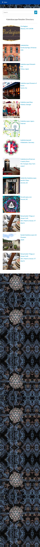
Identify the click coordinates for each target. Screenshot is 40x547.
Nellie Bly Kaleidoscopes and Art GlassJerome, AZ (28, 180)
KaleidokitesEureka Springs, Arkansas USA (28, 47)
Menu (5, 2)
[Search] (35, 12)
